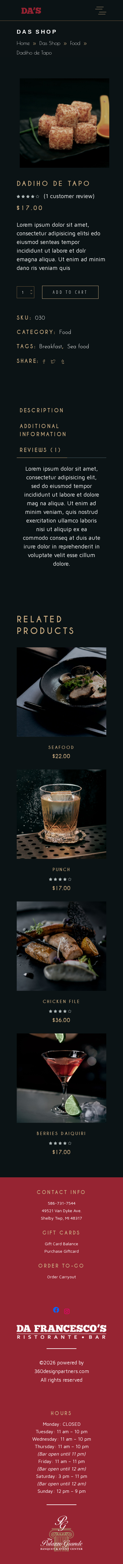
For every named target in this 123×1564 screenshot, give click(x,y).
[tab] (42, 411)
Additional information (43, 430)
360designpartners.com (61, 1371)
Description (42, 410)
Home (23, 43)
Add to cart (70, 292)
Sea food (78, 347)
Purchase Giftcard (61, 1251)
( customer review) (69, 196)
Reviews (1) (40, 450)
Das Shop (49, 43)
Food (75, 43)
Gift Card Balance (61, 1243)
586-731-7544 (62, 1203)
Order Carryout (61, 1276)
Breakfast (50, 347)
